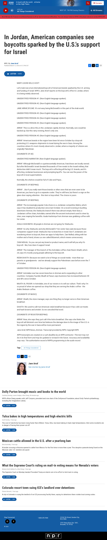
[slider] (15, 10)
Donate (98, 3)
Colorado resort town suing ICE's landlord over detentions (38, 488)
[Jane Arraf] (21, 368)
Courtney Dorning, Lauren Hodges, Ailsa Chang (15, 395)
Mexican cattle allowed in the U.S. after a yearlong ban (36, 441)
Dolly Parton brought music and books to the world (34, 392)
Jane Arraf (14, 63)
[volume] (12, 10)
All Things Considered (31, 348)
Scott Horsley (6, 420)
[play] (5, 10)
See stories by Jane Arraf (39, 367)
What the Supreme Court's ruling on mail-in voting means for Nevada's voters (50, 465)
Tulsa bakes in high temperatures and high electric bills (37, 416)
